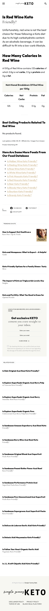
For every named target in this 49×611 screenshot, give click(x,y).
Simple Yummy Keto (31, 583)
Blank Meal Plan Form (32, 604)
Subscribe (23, 341)
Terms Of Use (14, 604)
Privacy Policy (33, 602)
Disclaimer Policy (16, 602)
